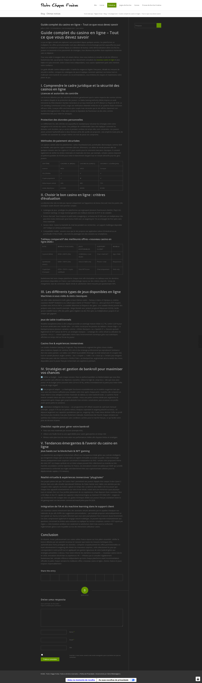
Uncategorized (112, 14)
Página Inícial (98, 14)
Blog (105, 14)
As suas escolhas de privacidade (113, 680)
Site (70, 647)
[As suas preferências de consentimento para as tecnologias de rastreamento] (198, 679)
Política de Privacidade (87, 674)
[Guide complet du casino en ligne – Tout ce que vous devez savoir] (2, 341)
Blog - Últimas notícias (50, 13)
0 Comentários (56, 28)
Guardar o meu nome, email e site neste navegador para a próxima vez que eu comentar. (95, 656)
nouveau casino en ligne (105, 60)
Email (71, 640)
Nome (71, 632)
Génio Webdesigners (113, 674)
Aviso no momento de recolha (81, 680)
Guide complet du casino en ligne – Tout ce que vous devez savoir (79, 24)
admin (81, 28)
